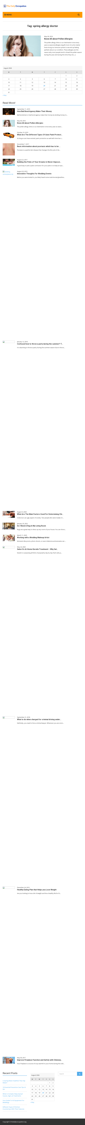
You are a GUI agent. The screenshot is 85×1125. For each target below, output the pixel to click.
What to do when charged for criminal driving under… (39, 719)
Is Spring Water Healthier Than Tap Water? (14, 1082)
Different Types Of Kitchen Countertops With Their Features (13, 1108)
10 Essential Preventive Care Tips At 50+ (14, 1088)
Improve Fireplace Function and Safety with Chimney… (39, 1060)
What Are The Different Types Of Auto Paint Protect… (39, 135)
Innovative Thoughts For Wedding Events (34, 174)
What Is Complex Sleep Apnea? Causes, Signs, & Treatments (13, 1095)
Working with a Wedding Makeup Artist (33, 537)
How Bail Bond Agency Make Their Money (34, 111)
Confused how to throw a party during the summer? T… (40, 344)
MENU (9, 15)
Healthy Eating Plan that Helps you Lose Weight (36, 890)
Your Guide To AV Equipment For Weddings (13, 1101)
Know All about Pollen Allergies (58, 39)
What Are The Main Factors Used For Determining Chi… (40, 514)
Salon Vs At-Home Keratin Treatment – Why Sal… (37, 549)
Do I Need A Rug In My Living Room (31, 526)
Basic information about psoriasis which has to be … (38, 146)
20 (44, 86)
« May (5, 95)
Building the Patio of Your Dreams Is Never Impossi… (39, 162)
